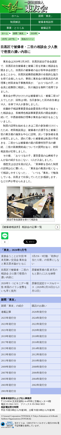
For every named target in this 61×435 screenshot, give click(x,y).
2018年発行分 (39, 336)
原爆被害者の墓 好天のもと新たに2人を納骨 (44, 271)
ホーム (15, 16)
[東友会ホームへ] (25, 6)
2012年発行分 (39, 354)
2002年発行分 (39, 385)
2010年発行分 (39, 360)
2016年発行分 (39, 342)
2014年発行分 (39, 348)
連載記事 (6, 312)
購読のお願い (39, 305)
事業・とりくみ (15, 28)
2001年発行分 (8, 391)
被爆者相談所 (45, 22)
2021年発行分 (8, 330)
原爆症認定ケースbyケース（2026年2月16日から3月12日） (45, 287)
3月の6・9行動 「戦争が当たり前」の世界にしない (45, 260)
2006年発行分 (39, 372)
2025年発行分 (8, 318)
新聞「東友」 (45, 16)
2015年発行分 (8, 348)
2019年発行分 (8, 336)
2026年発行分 (39, 312)
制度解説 (15, 22)
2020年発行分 (39, 330)
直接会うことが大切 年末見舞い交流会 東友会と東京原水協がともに (14, 260)
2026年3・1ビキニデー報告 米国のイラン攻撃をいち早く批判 (15, 287)
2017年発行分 (8, 342)
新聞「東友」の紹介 (12, 305)
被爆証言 (46, 28)
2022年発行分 (39, 324)
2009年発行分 (8, 366)
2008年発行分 (39, 366)
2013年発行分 (8, 354)
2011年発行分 (8, 360)
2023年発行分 (8, 324)
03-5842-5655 (12, 404)
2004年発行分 (39, 378)
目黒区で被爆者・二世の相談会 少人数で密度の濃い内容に (15, 273)
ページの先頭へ (50, 430)
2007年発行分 (8, 372)
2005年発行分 (8, 378)
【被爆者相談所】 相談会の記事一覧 (21, 227)
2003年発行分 (8, 385)
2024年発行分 (39, 318)
